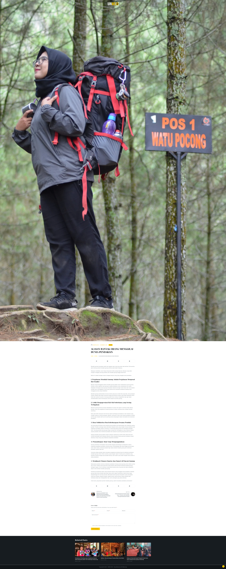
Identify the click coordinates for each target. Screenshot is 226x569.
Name (93, 510)
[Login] (150, 3)
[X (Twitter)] (107, 361)
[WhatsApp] (129, 361)
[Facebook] (96, 361)
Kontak (77, 3)
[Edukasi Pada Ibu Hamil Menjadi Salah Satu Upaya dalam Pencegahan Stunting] (139, 549)
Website (123, 510)
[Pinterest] (118, 361)
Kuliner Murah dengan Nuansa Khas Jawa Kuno (112, 558)
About (91, 3)
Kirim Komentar (95, 528)
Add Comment (95, 514)
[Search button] (148, 4)
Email (108, 510)
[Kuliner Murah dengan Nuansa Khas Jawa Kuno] (113, 549)
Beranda (84, 3)
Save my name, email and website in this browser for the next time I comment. (106, 525)
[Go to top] (223, 566)
